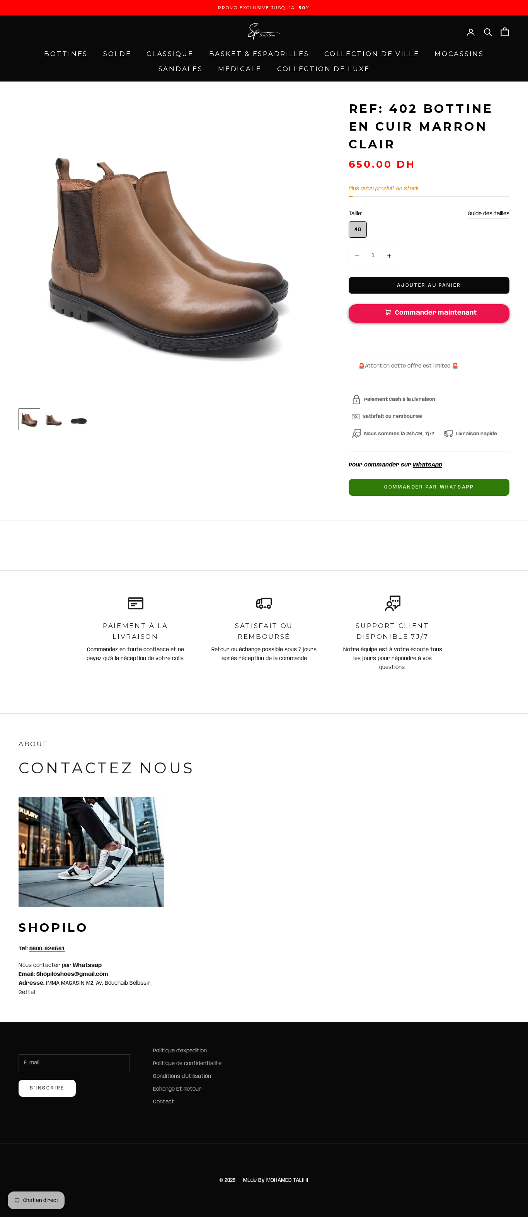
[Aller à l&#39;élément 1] (29, 419)
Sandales (180, 69)
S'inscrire (47, 1088)
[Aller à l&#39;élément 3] (79, 419)
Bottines (66, 54)
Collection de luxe (323, 69)
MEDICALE (240, 69)
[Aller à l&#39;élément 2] (54, 419)
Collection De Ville (371, 54)
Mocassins (459, 54)
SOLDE (117, 54)
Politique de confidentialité (187, 1063)
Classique (169, 54)
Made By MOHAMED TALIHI (275, 1180)
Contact (163, 1102)
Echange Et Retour (177, 1089)
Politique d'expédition (180, 1051)
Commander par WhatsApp (428, 487)
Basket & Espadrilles (259, 54)
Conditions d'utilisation (182, 1076)
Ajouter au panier (429, 285)
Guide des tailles (488, 213)
